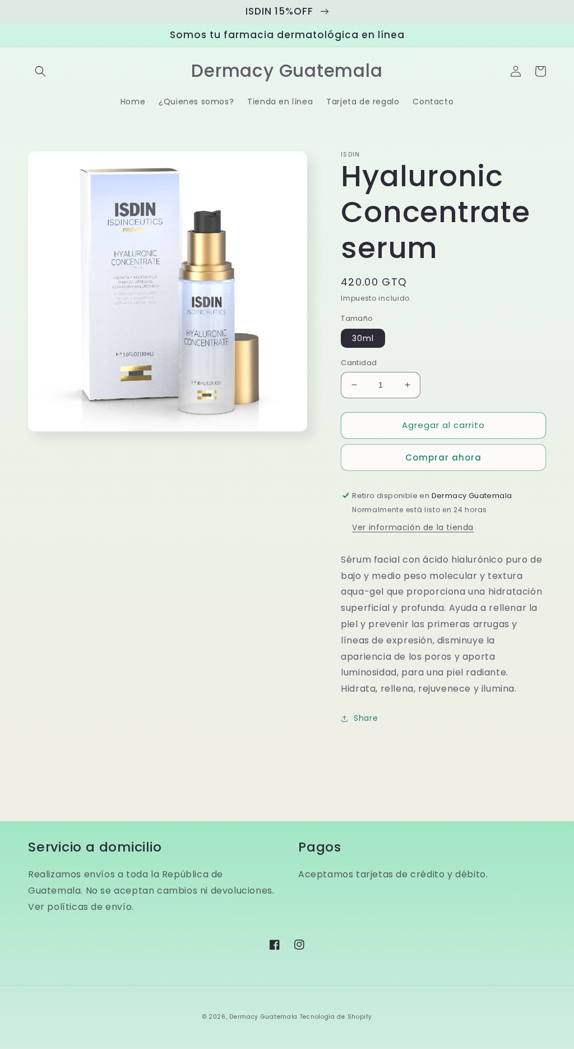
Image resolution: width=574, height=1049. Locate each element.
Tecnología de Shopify (336, 1017)
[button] (40, 71)
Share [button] (366, 718)
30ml (363, 338)
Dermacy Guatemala (263, 1017)
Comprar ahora (443, 457)
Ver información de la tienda (413, 527)
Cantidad (359, 362)
